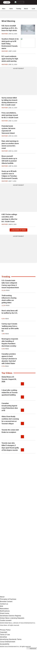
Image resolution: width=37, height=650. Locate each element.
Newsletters (4, 609)
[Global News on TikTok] (15, 563)
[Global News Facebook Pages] (15, 486)
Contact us (4, 604)
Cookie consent (5, 620)
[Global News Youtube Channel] (15, 517)
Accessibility (4, 644)
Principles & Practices (8, 599)
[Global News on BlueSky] (15, 594)
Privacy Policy (5, 630)
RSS (1, 606)
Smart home (4, 613)
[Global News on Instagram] (15, 533)
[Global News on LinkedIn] (15, 548)
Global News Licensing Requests (12, 618)
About (2, 597)
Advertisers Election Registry (10, 616)
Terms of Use (5, 635)
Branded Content (6, 601)
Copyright (3, 632)
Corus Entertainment (7, 642)
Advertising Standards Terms (11, 639)
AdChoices (33, 648)
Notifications (5, 611)
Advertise (3, 637)
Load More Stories (18, 230)
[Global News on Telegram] (15, 579)
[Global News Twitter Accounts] (15, 502)
